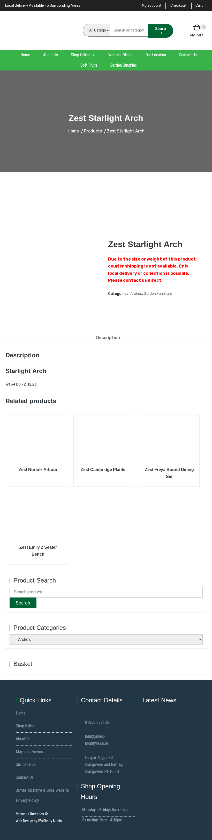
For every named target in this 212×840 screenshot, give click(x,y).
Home (25, 54)
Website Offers (120, 54)
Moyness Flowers (30, 751)
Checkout (178, 5)
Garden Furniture (158, 294)
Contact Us (188, 54)
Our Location (156, 54)
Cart (199, 5)
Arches (136, 294)
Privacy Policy (27, 800)
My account (152, 5)
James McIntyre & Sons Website (42, 790)
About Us (50, 54)
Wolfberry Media (50, 821)
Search (160, 30)
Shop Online (80, 54)
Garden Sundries (123, 65)
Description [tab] (108, 337)
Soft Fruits (88, 65)
